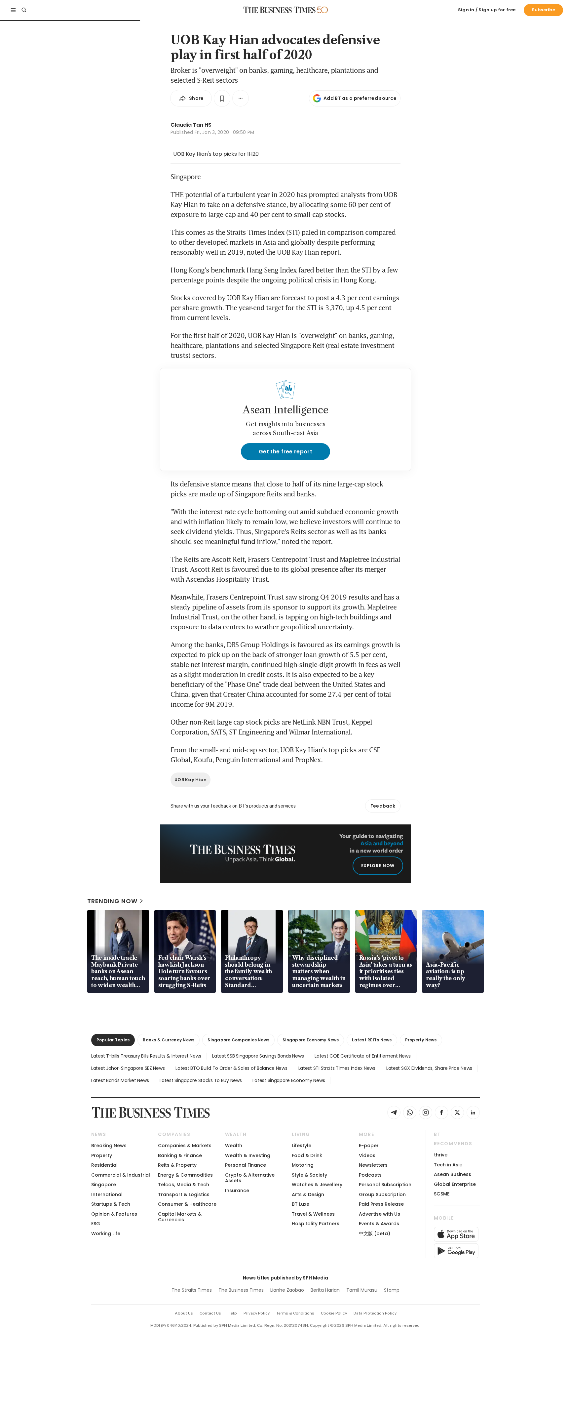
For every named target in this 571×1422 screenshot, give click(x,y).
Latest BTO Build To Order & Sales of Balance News (231, 1068)
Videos (367, 1155)
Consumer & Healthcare (187, 1204)
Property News (421, 1040)
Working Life (105, 1233)
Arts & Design (308, 1194)
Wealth (233, 1145)
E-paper (369, 1145)
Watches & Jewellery (317, 1184)
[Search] (24, 10)
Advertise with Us (379, 1214)
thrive (440, 1154)
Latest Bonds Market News (120, 1080)
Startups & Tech (110, 1204)
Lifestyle (301, 1145)
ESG (95, 1223)
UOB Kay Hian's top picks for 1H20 (216, 154)
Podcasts (370, 1175)
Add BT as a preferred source (360, 98)
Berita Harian (325, 1290)
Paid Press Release (381, 1204)
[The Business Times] (279, 10)
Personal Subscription (385, 1184)
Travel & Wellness (313, 1214)
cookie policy (334, 1313)
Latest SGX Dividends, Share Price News (429, 1068)
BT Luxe (300, 1204)
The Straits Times (191, 1290)
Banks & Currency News (168, 1040)
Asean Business (452, 1174)
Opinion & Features (114, 1214)
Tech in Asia (448, 1164)
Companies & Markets (184, 1145)
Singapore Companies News (238, 1040)
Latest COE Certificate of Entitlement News (362, 1056)
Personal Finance (245, 1165)
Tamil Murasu (361, 1290)
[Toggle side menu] (13, 10)
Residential (104, 1165)
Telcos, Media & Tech (183, 1184)
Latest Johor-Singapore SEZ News (128, 1068)
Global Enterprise (455, 1184)
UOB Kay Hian (190, 779)
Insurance (237, 1190)
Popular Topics (113, 1040)
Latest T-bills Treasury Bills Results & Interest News (146, 1056)
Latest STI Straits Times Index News (336, 1068)
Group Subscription (382, 1194)
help (232, 1313)
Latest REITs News (372, 1040)
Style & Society (309, 1175)
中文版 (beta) (374, 1233)
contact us (210, 1313)
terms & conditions (295, 1313)
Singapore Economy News (311, 1040)
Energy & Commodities (185, 1175)
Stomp (392, 1290)
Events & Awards (379, 1223)
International (107, 1194)
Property (101, 1155)
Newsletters (373, 1165)
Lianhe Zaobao (287, 1290)
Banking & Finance (180, 1155)
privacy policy (257, 1313)
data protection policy (375, 1313)
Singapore (103, 1184)
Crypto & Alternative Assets (250, 1178)
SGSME (441, 1194)
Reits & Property (177, 1165)
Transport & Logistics (183, 1194)
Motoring (303, 1165)
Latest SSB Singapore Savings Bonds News (258, 1056)
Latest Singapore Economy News (288, 1080)
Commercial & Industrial (120, 1175)
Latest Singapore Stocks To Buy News (201, 1080)
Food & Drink (307, 1155)
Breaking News (109, 1145)
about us (184, 1313)
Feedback (382, 806)
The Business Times (241, 1290)
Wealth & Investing (247, 1155)
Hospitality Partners (315, 1223)
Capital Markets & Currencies (180, 1217)
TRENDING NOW (112, 901)
